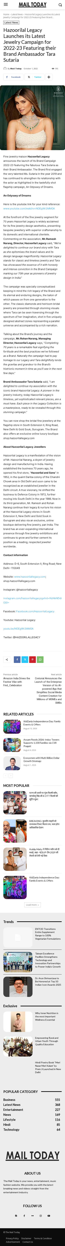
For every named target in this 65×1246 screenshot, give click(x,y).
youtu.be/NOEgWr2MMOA (18, 628)
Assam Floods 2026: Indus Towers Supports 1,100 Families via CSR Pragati (41, 742)
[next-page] (11, 776)
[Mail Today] (5, 68)
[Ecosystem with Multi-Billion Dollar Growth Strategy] (12, 763)
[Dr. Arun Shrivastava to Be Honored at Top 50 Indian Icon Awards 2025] (17, 987)
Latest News (17, 14)
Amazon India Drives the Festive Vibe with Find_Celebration (16, 682)
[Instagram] (41, 1216)
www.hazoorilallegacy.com (29, 576)
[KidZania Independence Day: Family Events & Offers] (12, 727)
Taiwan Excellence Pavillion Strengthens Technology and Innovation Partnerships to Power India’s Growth (48, 960)
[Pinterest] (32, 659)
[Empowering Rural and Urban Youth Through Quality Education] (17, 1046)
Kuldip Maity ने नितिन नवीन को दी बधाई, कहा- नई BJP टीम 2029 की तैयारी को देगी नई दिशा (44, 852)
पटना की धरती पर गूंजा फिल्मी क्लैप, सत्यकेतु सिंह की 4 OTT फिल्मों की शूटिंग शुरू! (43, 796)
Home (6, 14)
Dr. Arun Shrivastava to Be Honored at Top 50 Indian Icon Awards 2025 (48, 981)
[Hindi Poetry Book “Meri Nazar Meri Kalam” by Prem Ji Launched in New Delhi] (17, 1071)
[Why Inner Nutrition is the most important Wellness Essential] (17, 1022)
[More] (48, 77)
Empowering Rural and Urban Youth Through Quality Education (46, 1041)
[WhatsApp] (40, 659)
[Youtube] (49, 1216)
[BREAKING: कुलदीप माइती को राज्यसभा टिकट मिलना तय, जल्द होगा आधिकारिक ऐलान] (15, 831)
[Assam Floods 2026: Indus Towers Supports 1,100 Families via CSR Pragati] (12, 745)
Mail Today (16, 68)
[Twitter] (25, 659)
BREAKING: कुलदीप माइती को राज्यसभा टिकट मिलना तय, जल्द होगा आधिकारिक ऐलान (44, 824)
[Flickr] (32, 1216)
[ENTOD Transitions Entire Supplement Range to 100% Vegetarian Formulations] (17, 937)
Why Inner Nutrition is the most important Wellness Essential (46, 1016)
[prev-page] (5, 776)
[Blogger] (16, 1216)
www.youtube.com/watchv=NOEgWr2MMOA (29, 208)
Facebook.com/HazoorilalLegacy (35, 611)
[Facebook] (17, 659)
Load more (31, 904)
